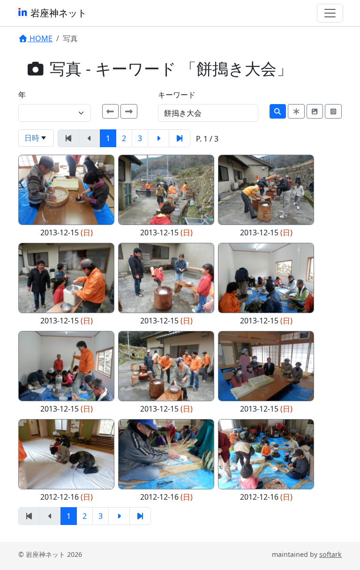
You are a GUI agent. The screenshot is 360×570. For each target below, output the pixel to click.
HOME (40, 38)
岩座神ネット (57, 13)
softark (330, 554)
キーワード (176, 95)
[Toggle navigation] (330, 13)
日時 (31, 138)
